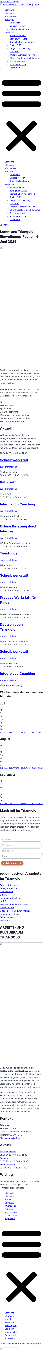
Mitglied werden (17, 26)
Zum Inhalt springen (9, 1)
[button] (21, 114)
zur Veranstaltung (8, 467)
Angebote (9, 32)
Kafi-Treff (14, 52)
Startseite (9, 10)
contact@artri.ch (13, 1138)
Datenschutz (11, 1215)
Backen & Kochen (18, 35)
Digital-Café (15, 45)
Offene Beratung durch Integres (25, 58)
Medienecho (11, 1212)
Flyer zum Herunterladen (12, 421)
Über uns (9, 13)
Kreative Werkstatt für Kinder (23, 55)
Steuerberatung (17, 61)
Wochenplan (10, 16)
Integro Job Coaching (20, 48)
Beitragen (9, 19)
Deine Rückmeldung (19, 29)
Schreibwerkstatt (18, 64)
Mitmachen (15, 23)
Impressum (10, 1218)
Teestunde (15, 68)
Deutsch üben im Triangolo (22, 42)
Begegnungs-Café (18, 39)
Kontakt (8, 1199)
